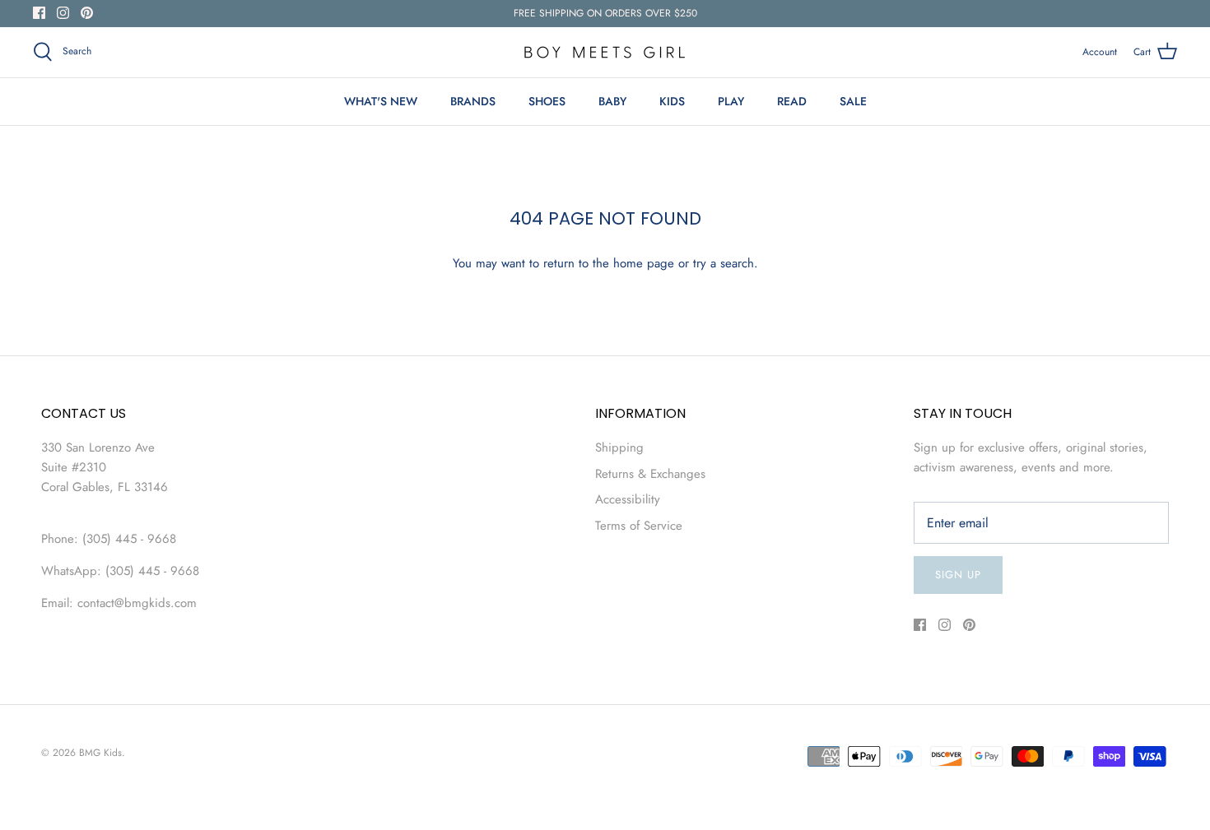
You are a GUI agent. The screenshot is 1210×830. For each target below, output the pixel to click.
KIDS (672, 101)
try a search (723, 263)
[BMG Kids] (605, 52)
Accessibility (627, 499)
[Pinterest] (87, 13)
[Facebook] (39, 13)
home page (643, 263)
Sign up (958, 574)
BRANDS (473, 101)
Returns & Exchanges (650, 474)
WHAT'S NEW (380, 101)
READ (792, 101)
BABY (612, 101)
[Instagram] (63, 13)
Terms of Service (638, 526)
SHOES (546, 101)
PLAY (731, 101)
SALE (853, 101)
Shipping (619, 447)
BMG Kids (100, 752)
